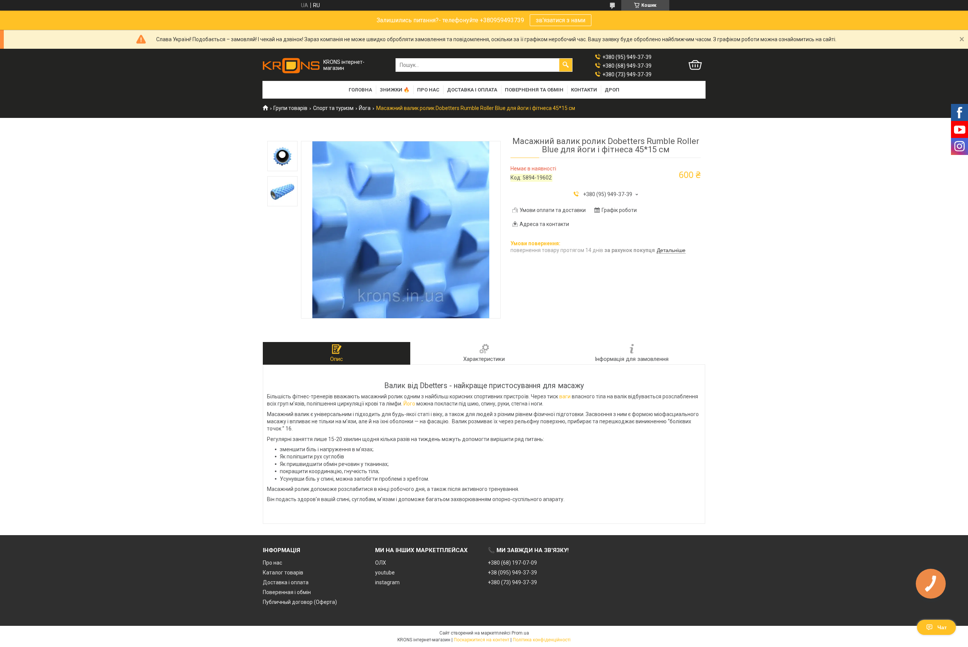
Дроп (612, 90)
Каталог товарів (283, 573)
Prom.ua (520, 633)
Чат (942, 627)
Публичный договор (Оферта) (300, 602)
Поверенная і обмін (287, 592)
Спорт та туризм (333, 108)
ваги (565, 396)
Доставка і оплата (472, 90)
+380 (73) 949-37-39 (512, 582)
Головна (360, 90)
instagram (387, 582)
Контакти (584, 90)
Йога (365, 108)
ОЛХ (380, 563)
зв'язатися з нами (560, 20)
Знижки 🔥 (395, 90)
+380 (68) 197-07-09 (512, 563)
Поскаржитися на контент (481, 639)
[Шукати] (565, 65)
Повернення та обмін (534, 90)
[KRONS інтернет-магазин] (291, 65)
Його (409, 404)
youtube (385, 573)
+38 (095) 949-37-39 (512, 573)
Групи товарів (290, 108)
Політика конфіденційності (542, 639)
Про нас (428, 90)
